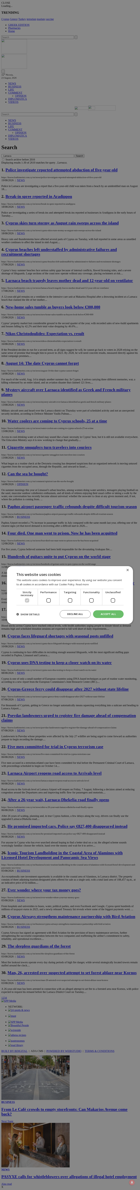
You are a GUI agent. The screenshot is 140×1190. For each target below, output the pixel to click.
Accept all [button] (108, 614)
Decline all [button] (75, 614)
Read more (82, 584)
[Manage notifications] (132, 1182)
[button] (28, 614)
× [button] (127, 570)
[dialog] (70, 595)
